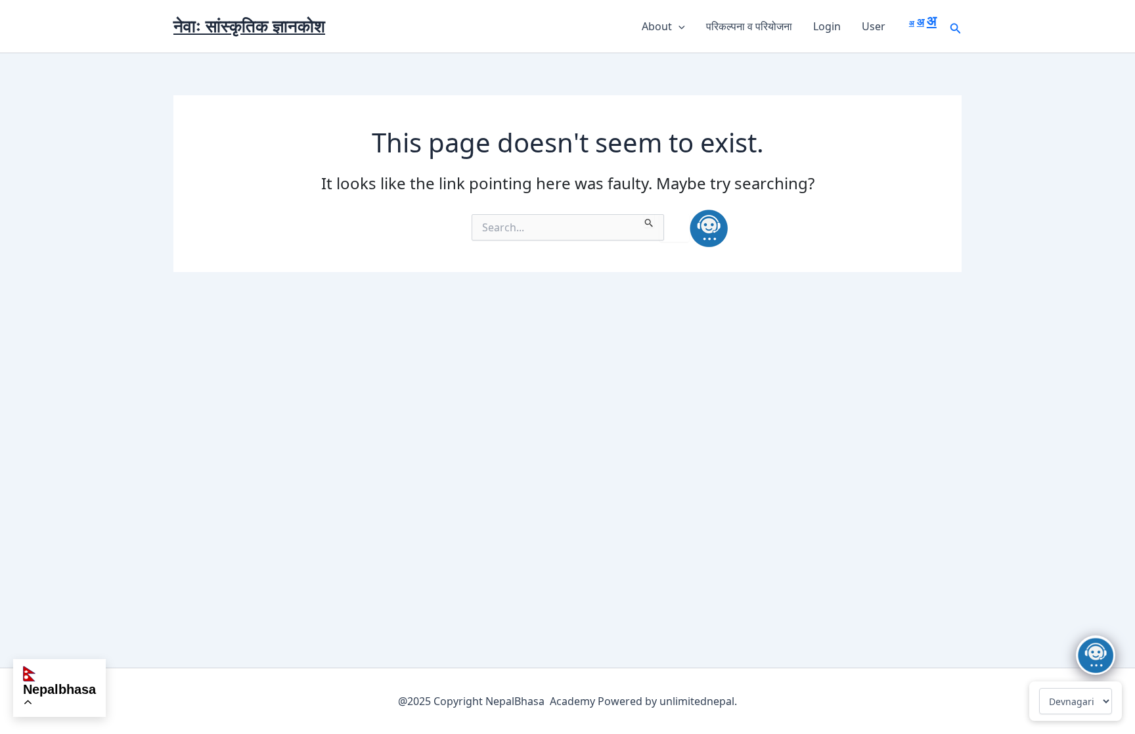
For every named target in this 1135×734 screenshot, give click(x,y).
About (657, 26)
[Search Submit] (649, 220)
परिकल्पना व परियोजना (749, 26)
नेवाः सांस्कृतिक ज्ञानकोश (249, 25)
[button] (678, 26)
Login (827, 26)
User (873, 26)
